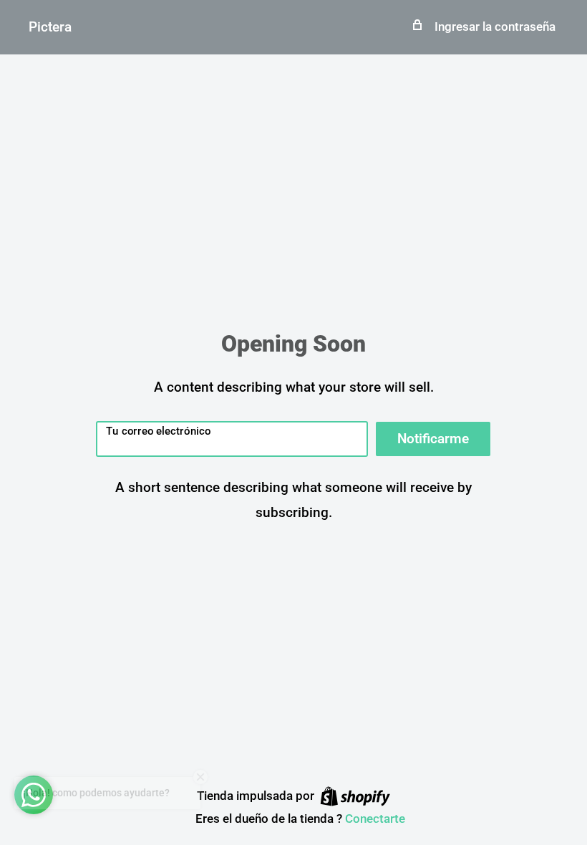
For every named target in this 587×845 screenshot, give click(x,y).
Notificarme (433, 438)
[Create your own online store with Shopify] (355, 796)
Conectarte (375, 818)
